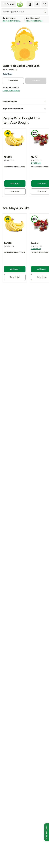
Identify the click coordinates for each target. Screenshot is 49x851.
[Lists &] (30, 4)
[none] (37, 4)
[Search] (45, 12)
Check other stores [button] (11, 90)
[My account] (37, 4)
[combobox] (24, 11)
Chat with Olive (47, 832)
